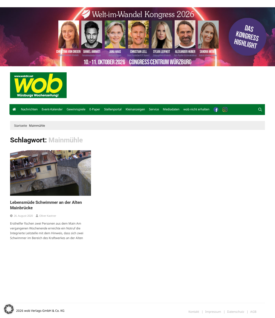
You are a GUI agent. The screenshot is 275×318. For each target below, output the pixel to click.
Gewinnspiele (76, 109)
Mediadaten (17, 3)
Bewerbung (85, 3)
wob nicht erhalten (38, 3)
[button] (260, 110)
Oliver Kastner (47, 216)
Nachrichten (29, 109)
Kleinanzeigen (135, 109)
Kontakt (56, 3)
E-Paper (94, 109)
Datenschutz (235, 311)
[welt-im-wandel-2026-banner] (137, 36)
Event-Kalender (52, 109)
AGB (253, 311)
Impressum (70, 3)
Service (154, 109)
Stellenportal (113, 109)
